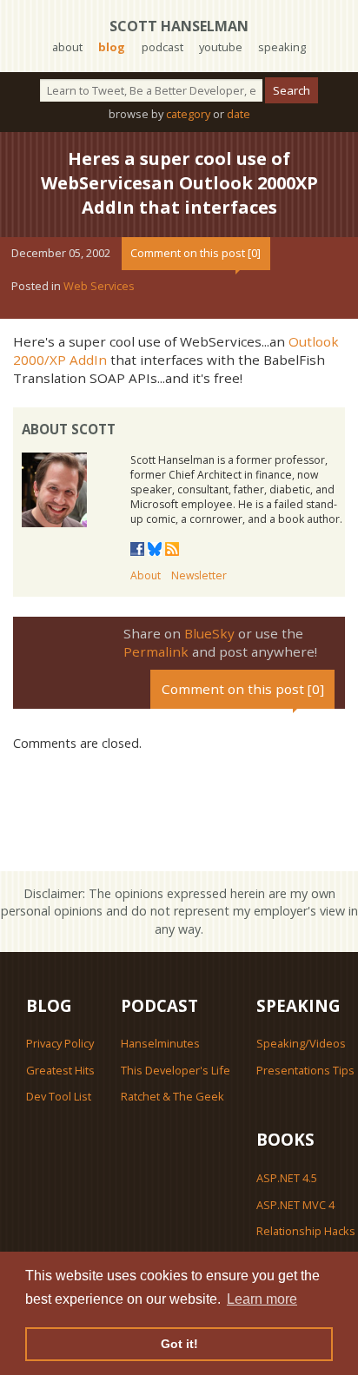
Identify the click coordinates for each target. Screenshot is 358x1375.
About (145, 575)
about (67, 47)
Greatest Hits (60, 1070)
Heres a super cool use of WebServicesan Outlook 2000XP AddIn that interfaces (179, 183)
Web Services (99, 286)
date (238, 114)
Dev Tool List (58, 1096)
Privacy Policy (60, 1043)
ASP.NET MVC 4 (295, 1205)
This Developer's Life (175, 1070)
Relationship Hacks (305, 1231)
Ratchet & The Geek (172, 1096)
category (188, 114)
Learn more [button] (262, 1299)
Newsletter (199, 575)
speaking (282, 47)
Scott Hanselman (179, 26)
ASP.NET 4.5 (286, 1178)
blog (111, 47)
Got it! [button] (179, 1344)
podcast (162, 47)
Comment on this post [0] (195, 253)
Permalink (156, 651)
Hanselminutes (160, 1043)
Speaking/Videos (301, 1043)
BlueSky (209, 633)
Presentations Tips (305, 1070)
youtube (220, 47)
